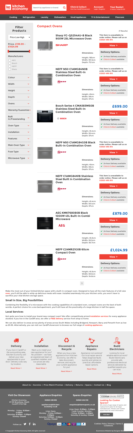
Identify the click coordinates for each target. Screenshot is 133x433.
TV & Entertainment (100, 17)
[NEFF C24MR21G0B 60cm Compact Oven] (45, 260)
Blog (109, 385)
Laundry (44, 17)
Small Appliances (78, 17)
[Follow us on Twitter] (25, 424)
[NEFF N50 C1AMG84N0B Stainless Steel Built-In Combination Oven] (45, 79)
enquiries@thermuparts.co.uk (82, 405)
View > (113, 45)
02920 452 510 (82, 400)
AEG (14, 60)
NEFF (14, 66)
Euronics (37, 385)
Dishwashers (60, 17)
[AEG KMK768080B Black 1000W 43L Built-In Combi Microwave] (45, 223)
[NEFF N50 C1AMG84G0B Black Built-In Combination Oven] (45, 153)
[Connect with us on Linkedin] (34, 424)
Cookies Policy (100, 424)
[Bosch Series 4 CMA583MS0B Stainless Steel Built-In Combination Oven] (45, 116)
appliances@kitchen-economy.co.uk (51, 406)
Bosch (14, 63)
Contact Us (99, 385)
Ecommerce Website (103, 431)
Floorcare (119, 17)
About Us (26, 385)
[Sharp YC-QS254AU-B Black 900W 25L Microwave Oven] (45, 46)
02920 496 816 (106, 40)
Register (102, 9)
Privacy (111, 424)
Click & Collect (109, 59)
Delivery (69, 385)
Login (96, 9)
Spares (88, 385)
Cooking (13, 17)
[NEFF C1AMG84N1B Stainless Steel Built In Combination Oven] (45, 186)
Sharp (14, 69)
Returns (79, 385)
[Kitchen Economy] (16, 10)
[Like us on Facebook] (29, 424)
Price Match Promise (53, 385)
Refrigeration (29, 17)
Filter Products (19, 28)
